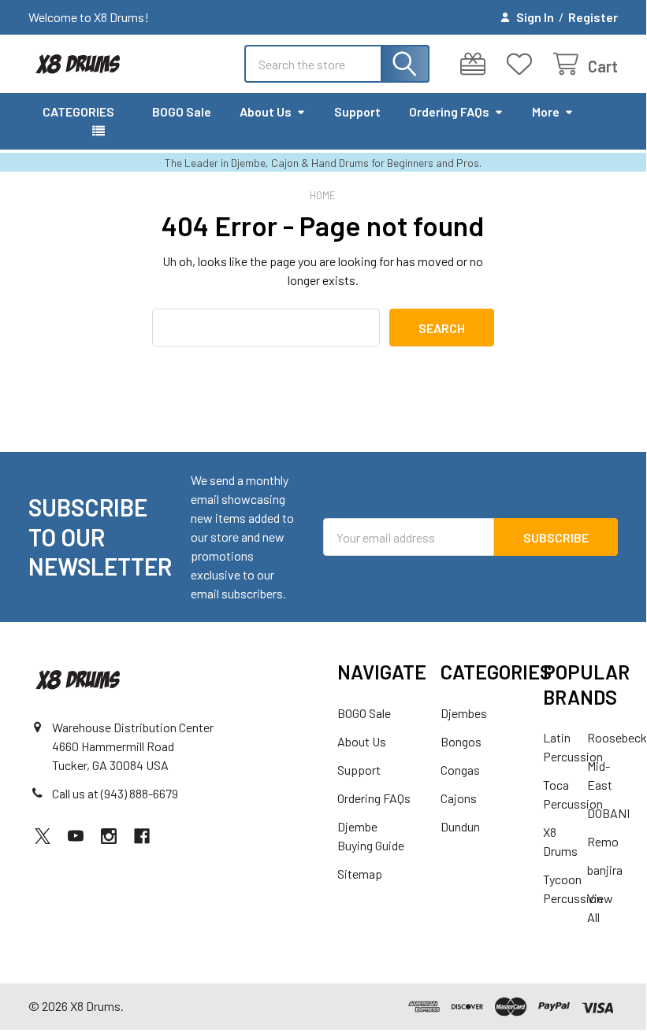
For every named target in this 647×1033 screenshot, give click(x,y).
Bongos (461, 741)
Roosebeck (617, 737)
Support (357, 111)
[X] (42, 836)
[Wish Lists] (522, 64)
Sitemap (359, 873)
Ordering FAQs (449, 111)
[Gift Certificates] (476, 64)
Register (593, 16)
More (546, 111)
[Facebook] (142, 836)
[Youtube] (75, 836)
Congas (460, 769)
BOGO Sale (181, 111)
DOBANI (608, 812)
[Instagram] (109, 836)
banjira (605, 869)
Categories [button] (78, 111)
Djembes (464, 712)
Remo (603, 841)
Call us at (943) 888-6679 (115, 793)
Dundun (460, 826)
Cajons (459, 797)
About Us (266, 111)
